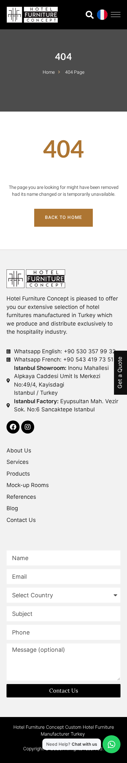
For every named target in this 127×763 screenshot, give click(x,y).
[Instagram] (27, 427)
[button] (115, 14)
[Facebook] (13, 427)
